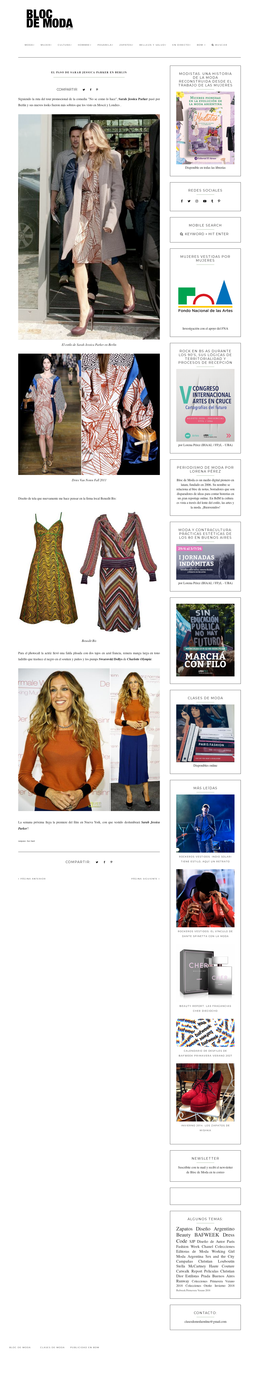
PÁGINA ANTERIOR (32, 878)
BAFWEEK (206, 1234)
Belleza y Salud (152, 45)
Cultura (64, 45)
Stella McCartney (191, 1265)
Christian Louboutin (216, 1261)
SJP (192, 1241)
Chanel (207, 1246)
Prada (205, 1275)
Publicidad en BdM (84, 1347)
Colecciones (225, 1246)
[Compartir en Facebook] (90, 89)
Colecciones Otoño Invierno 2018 (210, 1285)
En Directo (180, 45)
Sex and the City (220, 1256)
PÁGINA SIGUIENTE (145, 878)
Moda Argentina (189, 1256)
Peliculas (211, 1270)
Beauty (183, 1234)
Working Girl (223, 1251)
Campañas (184, 1261)
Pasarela (105, 45)
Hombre (84, 45)
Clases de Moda (52, 1347)
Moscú (101, 105)
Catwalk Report (189, 1270)
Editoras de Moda (192, 1251)
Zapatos (125, 45)
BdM (200, 45)
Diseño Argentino (215, 1228)
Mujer (45, 45)
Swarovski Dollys (110, 659)
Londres (114, 105)
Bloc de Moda (20, 1347)
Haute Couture (222, 1265)
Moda (29, 45)
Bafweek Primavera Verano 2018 (193, 1290)
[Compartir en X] (84, 89)
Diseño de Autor (211, 1241)
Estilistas (192, 1275)
